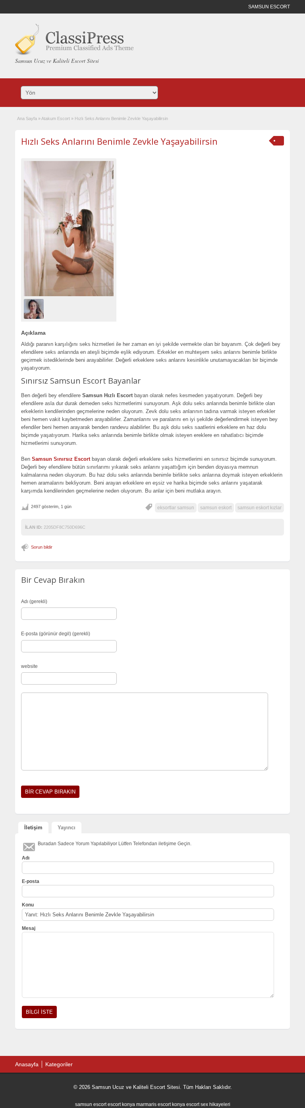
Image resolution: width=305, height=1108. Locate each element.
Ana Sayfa (27, 118)
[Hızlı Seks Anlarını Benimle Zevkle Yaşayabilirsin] (69, 228)
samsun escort (90, 1104)
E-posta (30, 881)
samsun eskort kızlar (259, 507)
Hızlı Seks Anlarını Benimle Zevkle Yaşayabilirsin (119, 141)
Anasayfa (27, 1064)
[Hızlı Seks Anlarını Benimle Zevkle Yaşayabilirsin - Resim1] (35, 308)
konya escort (185, 1104)
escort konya (121, 1104)
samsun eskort (216, 507)
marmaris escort (153, 1104)
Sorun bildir (41, 547)
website (29, 666)
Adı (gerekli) (34, 601)
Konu (28, 905)
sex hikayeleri (215, 1104)
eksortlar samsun (175, 507)
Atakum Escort (55, 118)
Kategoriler (59, 1064)
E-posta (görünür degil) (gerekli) (55, 633)
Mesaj (28, 928)
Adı (25, 858)
